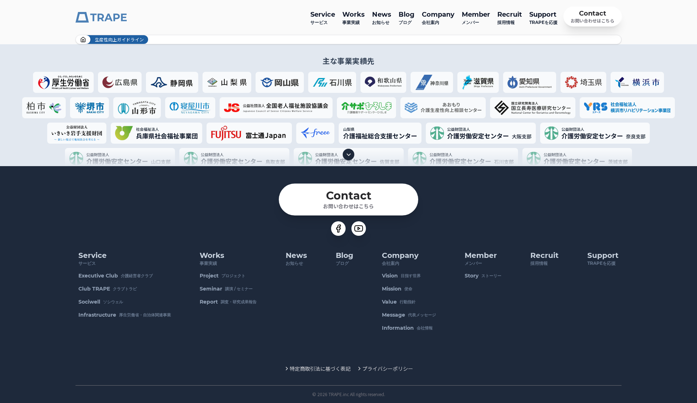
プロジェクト (222, 275)
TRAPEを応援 (543, 18)
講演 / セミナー (226, 288)
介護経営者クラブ (115, 275)
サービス (322, 18)
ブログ (407, 18)
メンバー (476, 18)
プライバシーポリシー (387, 368)
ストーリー (483, 275)
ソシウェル (100, 302)
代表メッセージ (409, 315)
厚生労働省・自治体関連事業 (124, 315)
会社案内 (438, 18)
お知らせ (381, 18)
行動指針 (399, 302)
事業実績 (353, 18)
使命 (397, 288)
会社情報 (407, 328)
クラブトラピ (107, 288)
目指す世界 (401, 275)
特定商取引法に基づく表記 (320, 368)
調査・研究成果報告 (228, 302)
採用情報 (509, 18)
